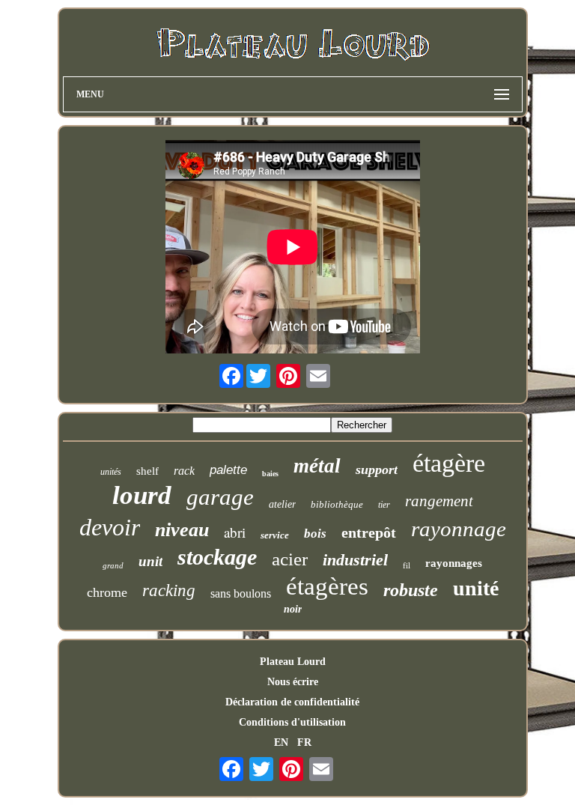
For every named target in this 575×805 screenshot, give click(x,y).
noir (293, 609)
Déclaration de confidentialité (292, 702)
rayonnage (458, 529)
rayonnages (453, 563)
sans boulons (240, 593)
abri (235, 532)
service (275, 535)
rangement (439, 501)
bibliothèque (337, 504)
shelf (147, 471)
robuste (410, 590)
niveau (182, 530)
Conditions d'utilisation (292, 722)
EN (281, 742)
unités (110, 472)
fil (406, 565)
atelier (282, 504)
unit (150, 561)
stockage (217, 556)
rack (184, 470)
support (377, 469)
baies (270, 474)
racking (168, 590)
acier (290, 559)
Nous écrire (292, 681)
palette (228, 470)
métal (317, 466)
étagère (449, 463)
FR (304, 742)
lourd (141, 495)
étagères (327, 586)
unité (476, 588)
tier (384, 504)
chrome (107, 592)
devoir (109, 527)
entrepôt (368, 532)
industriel (355, 559)
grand (113, 565)
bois (315, 533)
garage (220, 497)
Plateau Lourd (293, 661)
